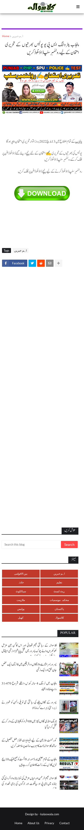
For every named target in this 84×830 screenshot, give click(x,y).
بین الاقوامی (20, 573)
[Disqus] (42, 332)
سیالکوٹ (21, 591)
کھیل (21, 617)
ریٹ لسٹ (59, 591)
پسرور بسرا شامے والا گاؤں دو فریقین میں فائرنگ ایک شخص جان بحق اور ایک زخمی (29, 667)
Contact (64, 823)
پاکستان (59, 609)
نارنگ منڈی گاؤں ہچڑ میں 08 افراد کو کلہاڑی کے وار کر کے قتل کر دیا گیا (29, 724)
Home (5, 36)
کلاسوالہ (59, 617)
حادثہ (21, 582)
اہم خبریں (17, 36)
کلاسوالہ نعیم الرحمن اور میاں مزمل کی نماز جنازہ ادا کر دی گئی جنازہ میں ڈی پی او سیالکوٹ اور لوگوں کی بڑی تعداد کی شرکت (29, 784)
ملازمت (21, 600)
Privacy (49, 823)
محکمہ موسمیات (59, 600)
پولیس (20, 609)
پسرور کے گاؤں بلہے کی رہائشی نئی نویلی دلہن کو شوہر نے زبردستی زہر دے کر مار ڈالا (29, 705)
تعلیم (59, 582)
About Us (33, 823)
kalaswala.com (49, 814)
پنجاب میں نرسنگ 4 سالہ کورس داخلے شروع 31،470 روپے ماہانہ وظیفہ (29, 686)
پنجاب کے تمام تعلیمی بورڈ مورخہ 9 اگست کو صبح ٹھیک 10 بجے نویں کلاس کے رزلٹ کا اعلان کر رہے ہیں (29, 762)
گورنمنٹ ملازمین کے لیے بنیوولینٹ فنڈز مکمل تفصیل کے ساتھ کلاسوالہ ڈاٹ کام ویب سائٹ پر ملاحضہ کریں (29, 743)
